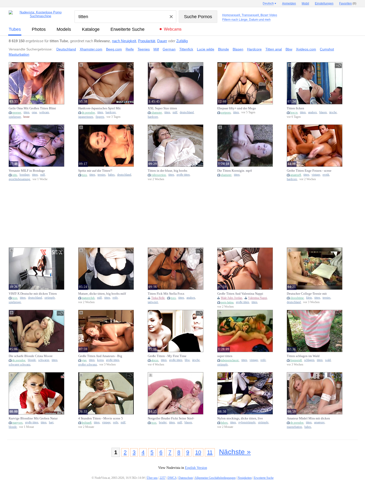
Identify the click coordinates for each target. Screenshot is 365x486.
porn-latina (227, 302)
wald (328, 360)
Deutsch (268, 3)
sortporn (226, 112)
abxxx (154, 360)
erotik (326, 174)
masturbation (294, 427)
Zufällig (182, 41)
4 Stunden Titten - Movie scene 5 (100, 418)
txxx (84, 175)
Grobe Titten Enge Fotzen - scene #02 (309, 171)
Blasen (238, 49)
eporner (16, 112)
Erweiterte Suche (127, 29)
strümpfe (49, 297)
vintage (316, 174)
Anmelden (289, 3)
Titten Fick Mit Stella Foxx (166, 293)
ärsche (333, 112)
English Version (196, 468)
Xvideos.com (306, 49)
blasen (323, 112)
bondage (25, 174)
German (169, 49)
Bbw (289, 49)
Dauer (162, 41)
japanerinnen (85, 117)
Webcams (173, 29)
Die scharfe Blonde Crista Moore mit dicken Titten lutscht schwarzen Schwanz (33, 356)
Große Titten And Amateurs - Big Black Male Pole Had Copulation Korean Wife (100, 356)
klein (309, 297)
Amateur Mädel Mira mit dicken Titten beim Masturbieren (308, 418)
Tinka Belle (158, 298)
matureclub (88, 298)
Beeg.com (114, 49)
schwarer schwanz (19, 364)
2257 (163, 478)
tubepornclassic (230, 360)
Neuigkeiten (245, 478)
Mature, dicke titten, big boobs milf (102, 293)
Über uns (152, 478)
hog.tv (293, 112)
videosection (158, 175)
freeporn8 (296, 360)
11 (210, 452)
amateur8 (295, 175)
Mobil (305, 3)
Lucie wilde (205, 49)
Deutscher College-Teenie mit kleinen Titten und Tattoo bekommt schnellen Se (311, 294)
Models (64, 29)
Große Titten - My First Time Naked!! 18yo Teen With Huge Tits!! (172, 356)
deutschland (187, 112)
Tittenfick (186, 49)
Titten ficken (295, 108)
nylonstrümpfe (247, 422)
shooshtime (297, 298)
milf (175, 112)
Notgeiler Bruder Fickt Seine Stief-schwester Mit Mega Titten (171, 418)
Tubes (15, 29)
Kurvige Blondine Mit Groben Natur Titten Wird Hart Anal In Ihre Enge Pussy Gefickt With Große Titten (33, 418)
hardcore (111, 112)
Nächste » (235, 452)
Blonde (223, 49)
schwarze (43, 360)
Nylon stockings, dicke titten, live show (240, 418)
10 (198, 452)
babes (111, 174)
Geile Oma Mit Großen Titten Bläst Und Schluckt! (32, 108)
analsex (312, 112)
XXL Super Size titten (162, 108)
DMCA (172, 478)
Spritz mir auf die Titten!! (95, 170)
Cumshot (327, 49)
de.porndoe (88, 112)
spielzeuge (15, 117)
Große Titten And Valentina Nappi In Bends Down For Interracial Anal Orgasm (240, 294)
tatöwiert (153, 302)
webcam (44, 112)
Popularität (146, 41)
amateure (319, 422)
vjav (84, 360)
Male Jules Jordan (231, 298)
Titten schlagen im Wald (303, 356)
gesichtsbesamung (19, 179)
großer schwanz (87, 364)
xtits (14, 175)
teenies (102, 174)
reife (115, 297)
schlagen (309, 360)
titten (26, 112)
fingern (100, 117)
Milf (156, 49)
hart (51, 422)
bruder (163, 422)
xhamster (156, 112)
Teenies (144, 49)
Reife (130, 49)
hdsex (224, 422)
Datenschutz (186, 478)
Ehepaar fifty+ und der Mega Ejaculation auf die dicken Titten (239, 108)
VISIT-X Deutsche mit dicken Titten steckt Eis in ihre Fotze (33, 294)
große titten (183, 174)
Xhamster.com (91, 49)
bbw (187, 360)
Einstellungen (324, 3)
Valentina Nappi (257, 298)
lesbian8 (86, 422)
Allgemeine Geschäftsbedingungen (215, 478)
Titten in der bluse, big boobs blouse (167, 171)
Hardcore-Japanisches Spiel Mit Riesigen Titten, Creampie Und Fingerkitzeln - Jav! (99, 108)
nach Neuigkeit (124, 41)
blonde (32, 360)
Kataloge (91, 29)
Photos (39, 29)
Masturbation (19, 54)
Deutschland (66, 49)
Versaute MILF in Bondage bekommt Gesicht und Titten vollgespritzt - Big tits (28, 171)
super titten (224, 356)
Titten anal (273, 49)
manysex (17, 422)
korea (100, 360)
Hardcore (254, 49)
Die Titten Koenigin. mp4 (234, 170)
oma (34, 112)
